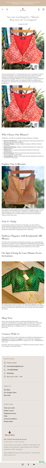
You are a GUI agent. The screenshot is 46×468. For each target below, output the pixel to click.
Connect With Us (10, 333)
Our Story (7, 390)
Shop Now (7, 318)
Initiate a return (9, 410)
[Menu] (2, 9)
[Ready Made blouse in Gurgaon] (23, 282)
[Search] (7, 9)
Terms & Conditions (10, 419)
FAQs (5, 416)
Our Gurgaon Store (10, 392)
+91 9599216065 (12, 370)
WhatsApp (10, 373)
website (20, 339)
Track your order (9, 408)
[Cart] (43, 9)
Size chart (7, 395)
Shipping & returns (10, 413)
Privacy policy (8, 421)
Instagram (5, 339)
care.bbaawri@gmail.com (15, 366)
